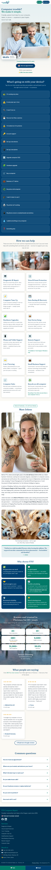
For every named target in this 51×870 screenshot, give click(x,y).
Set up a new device (10, 141)
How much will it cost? (9, 799)
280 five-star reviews (13, 673)
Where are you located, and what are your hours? (18, 766)
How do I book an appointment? (12, 759)
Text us (39, 2)
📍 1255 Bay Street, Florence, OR (9, 855)
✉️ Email (38, 868)
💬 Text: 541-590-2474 (7, 850)
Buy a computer (9, 173)
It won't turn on (9, 110)
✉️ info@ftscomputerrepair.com (9, 852)
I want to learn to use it (11, 197)
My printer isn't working (11, 205)
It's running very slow (10, 94)
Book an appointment (25, 66)
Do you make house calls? (10, 779)
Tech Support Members (42, 350)
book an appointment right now (38, 589)
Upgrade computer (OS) (11, 157)
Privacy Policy (35, 862)
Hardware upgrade (10, 165)
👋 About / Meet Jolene (7, 857)
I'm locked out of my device (12, 126)
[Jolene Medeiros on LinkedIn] (6, 819)
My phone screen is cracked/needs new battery (18, 213)
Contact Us (46, 2)
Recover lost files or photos (12, 118)
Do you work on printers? (10, 793)
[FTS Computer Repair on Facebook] (2, 819)
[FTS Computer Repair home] (5, 2)
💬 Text (13, 868)
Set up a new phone (10, 149)
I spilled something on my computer (14, 221)
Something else (9, 229)
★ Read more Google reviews (25, 743)
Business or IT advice (10, 181)
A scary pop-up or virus (11, 102)
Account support (9, 134)
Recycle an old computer (11, 189)
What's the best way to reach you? (13, 773)
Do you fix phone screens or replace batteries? (17, 786)
